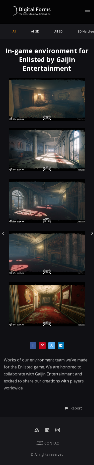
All (14, 31)
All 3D (35, 31)
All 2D (58, 31)
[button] (73, 408)
